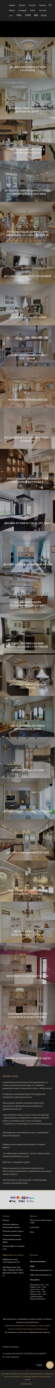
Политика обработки (11, 1224)
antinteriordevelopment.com (43, 1275)
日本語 (28, 15)
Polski (32, 10)
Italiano (12, 10)
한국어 (44, 15)
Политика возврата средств (13, 1231)
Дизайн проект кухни (27, 770)
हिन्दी (36, 15)
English (12, 5)
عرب (11, 15)
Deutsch (42, 5)
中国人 (19, 15)
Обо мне (6, 1220)
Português (23, 10)
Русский (42, 10)
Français (32, 5)
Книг (31, 1232)
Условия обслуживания (11, 1235)
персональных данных (11, 1227)
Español (22, 5)
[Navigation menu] (50, 5)
